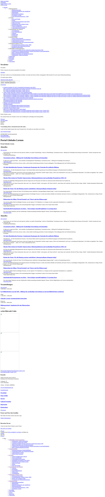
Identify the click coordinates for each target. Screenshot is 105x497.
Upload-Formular (6, 401)
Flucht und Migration (17, 25)
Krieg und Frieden (16, 19)
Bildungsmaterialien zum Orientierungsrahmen (22, 53)
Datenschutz (12, 56)
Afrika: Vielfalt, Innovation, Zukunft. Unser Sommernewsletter (17, 92)
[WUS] (4, 5)
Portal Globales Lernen (6, 3)
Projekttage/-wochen (16, 15)
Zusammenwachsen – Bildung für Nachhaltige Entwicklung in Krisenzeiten (25, 158)
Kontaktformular (4, 390)
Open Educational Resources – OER (20, 16)
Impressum (11, 57)
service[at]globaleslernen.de (7, 387)
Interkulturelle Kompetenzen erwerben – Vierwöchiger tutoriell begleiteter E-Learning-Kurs (30, 208)
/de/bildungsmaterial (7, 104)
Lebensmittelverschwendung (18, 28)
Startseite (5, 7)
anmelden (3, 72)
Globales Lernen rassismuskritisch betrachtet (14, 298)
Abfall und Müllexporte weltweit (19, 26)
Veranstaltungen (15, 30)
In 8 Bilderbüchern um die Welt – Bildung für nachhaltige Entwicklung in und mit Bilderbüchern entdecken (32, 291)
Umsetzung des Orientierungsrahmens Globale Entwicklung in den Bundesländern (30, 51)
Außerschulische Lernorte (18, 41)
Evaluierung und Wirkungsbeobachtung (21, 46)
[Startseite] (3, 2)
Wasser (13, 20)
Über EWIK (12, 61)
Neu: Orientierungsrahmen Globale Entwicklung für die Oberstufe (18, 97)
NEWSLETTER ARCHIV (7, 79)
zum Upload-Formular (6, 131)
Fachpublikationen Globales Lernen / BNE (21, 44)
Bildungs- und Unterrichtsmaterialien (11, 102)
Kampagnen (15, 35)
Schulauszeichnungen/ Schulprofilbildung (21, 39)
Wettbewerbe (15, 34)
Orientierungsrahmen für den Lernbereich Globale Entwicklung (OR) (27, 50)
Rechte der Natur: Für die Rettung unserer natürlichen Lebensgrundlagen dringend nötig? (29, 188)
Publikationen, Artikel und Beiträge (20, 55)
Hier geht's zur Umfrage (6, 428)
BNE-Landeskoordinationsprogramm (20, 52)
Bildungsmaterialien (16, 10)
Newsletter (11, 59)
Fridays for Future (16, 23)
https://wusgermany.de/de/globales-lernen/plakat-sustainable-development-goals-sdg (22, 88)
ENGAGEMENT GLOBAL (14, 432)
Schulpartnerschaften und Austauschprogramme (23, 42)
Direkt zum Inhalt (4, 1)
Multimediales (15, 12)
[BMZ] (2, 433)
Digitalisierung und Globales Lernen (20, 24)
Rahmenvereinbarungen (17, 47)
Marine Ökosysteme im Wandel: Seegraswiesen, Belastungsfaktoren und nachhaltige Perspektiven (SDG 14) (34, 178)
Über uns (3, 119)
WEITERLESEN (7, 161)
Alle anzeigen (4, 150)
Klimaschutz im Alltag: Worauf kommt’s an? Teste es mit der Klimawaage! (25, 199)
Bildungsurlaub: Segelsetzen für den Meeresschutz (15, 305)
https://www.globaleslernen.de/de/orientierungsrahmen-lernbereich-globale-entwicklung (23, 99)
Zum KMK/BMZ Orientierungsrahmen (5, 136)
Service (10, 60)
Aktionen (14, 33)
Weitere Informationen (6, 418)
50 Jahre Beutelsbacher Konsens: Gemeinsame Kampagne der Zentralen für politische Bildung (31, 167)
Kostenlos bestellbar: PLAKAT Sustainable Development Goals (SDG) (19, 87)
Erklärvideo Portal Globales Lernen (11, 108)
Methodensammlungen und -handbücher (21, 11)
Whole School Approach (17, 38)
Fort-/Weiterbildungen (17, 32)
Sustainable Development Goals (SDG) (21, 21)
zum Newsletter (4, 120)
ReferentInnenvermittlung (18, 14)
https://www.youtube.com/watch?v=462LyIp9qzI (14, 109)
